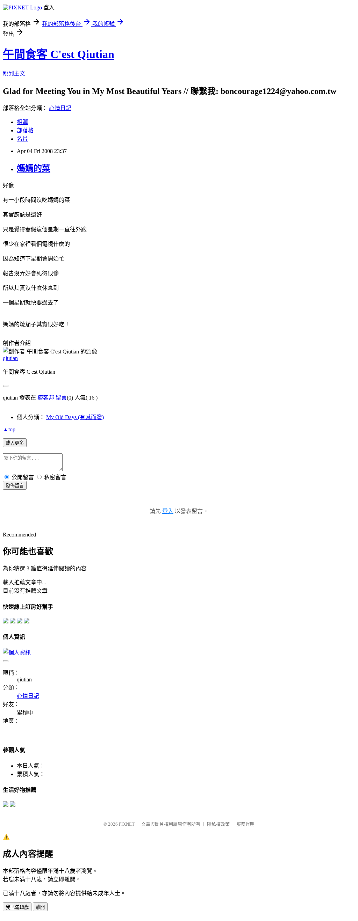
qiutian (10, 358)
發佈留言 (15, 485)
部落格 (25, 130)
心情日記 (60, 108)
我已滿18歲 (17, 907)
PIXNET (127, 824)
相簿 (22, 122)
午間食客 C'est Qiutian (58, 54)
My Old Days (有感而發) (75, 417)
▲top (9, 429)
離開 (40, 907)
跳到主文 (14, 73)
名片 (22, 139)
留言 (61, 398)
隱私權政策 (218, 824)
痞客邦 (45, 398)
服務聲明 (245, 824)
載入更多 (15, 443)
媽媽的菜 (33, 168)
